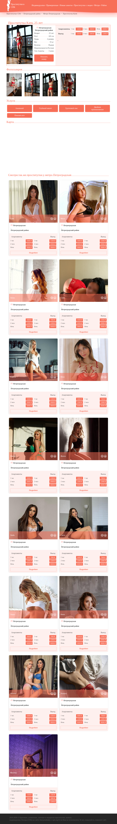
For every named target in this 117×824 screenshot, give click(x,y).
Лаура (12, 614)
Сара (12, 219)
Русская (51, 48)
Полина (64, 693)
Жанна (63, 456)
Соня (63, 298)
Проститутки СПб (14, 14)
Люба (12, 535)
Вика (63, 377)
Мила (63, 219)
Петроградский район (32, 14)
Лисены (13, 693)
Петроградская (45, 28)
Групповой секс (71, 108)
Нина (63, 614)
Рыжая (51, 45)
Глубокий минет (45, 108)
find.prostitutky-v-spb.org (49, 820)
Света (63, 535)
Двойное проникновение (97, 108)
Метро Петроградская (51, 14)
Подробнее (33, 253)
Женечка (13, 773)
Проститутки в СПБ (17, 5)
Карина (13, 377)
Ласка (12, 298)
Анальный (19, 108)
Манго (12, 456)
